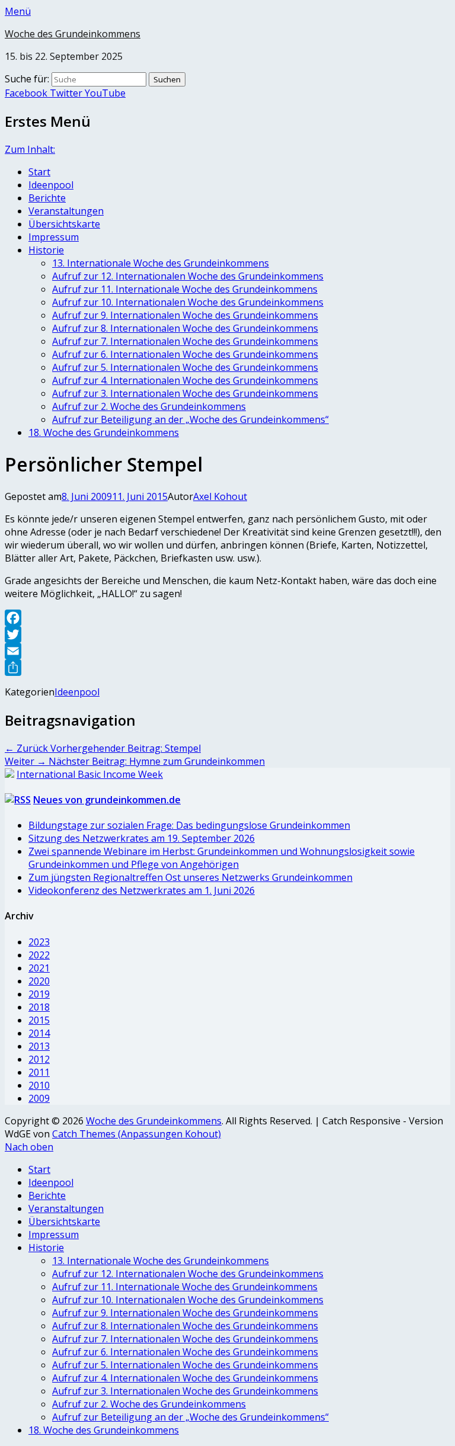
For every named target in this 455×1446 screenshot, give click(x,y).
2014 (39, 1033)
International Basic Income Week (90, 774)
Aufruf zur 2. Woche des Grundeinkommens (149, 406)
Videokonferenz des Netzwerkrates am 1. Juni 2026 (141, 890)
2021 (39, 967)
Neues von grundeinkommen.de (107, 799)
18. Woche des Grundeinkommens (103, 432)
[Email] (227, 651)
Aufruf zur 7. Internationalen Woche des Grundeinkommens (185, 341)
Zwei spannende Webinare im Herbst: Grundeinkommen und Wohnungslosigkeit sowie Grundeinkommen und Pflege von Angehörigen (221, 858)
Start (39, 171)
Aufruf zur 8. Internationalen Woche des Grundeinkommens (185, 328)
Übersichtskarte (64, 223)
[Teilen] (227, 667)
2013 (39, 1046)
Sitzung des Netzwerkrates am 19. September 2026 (141, 838)
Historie (46, 250)
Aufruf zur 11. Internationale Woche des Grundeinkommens (185, 289)
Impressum (53, 236)
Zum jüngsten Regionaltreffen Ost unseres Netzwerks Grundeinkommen (190, 877)
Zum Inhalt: (30, 149)
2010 (39, 1085)
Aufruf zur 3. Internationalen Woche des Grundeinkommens (185, 393)
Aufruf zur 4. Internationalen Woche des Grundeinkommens (185, 380)
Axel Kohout (220, 496)
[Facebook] (227, 618)
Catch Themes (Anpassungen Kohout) (136, 1133)
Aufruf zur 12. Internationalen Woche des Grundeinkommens (187, 276)
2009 (39, 1098)
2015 (39, 1020)
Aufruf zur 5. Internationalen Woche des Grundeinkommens (185, 367)
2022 (39, 954)
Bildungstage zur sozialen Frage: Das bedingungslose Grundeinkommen (189, 825)
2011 (39, 1072)
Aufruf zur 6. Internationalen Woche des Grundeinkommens (185, 354)
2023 (39, 941)
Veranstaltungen (66, 210)
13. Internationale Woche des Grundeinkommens (160, 263)
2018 (39, 1007)
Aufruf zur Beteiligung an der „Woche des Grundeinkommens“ (190, 419)
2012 (39, 1059)
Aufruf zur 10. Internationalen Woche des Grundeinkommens (187, 302)
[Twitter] (227, 634)
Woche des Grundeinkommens (72, 33)
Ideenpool (50, 184)
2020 (39, 980)
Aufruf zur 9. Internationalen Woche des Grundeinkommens (185, 315)
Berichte (47, 197)
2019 (39, 994)
